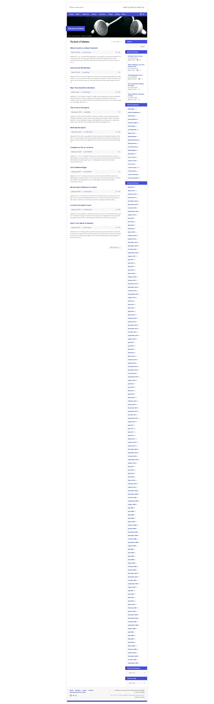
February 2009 (132, 525)
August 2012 (132, 380)
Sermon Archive (76, 36)
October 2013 (132, 332)
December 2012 (132, 366)
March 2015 (131, 273)
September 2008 (133, 542)
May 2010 (131, 473)
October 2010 (132, 456)
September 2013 (133, 335)
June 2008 (131, 552)
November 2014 (132, 287)
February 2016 (132, 235)
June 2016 (131, 221)
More (123, 14)
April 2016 (131, 228)
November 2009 (132, 494)
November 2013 (132, 328)
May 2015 (131, 266)
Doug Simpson (132, 119)
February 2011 (132, 442)
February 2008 (132, 566)
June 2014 (131, 304)
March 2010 (131, 480)
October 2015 (132, 249)
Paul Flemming (132, 147)
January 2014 (132, 321)
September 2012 (133, 377)
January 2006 (132, 652)
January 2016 (132, 239)
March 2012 (131, 397)
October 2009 (132, 497)
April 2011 (131, 435)
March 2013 (131, 356)
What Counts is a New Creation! (84, 48)
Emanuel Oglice (133, 122)
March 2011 (131, 439)
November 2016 (132, 204)
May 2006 (131, 639)
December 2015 (132, 242)
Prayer (110, 14)
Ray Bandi (131, 154)
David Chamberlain (133, 112)
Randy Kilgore (132, 150)
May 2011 (131, 432)
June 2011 (131, 428)
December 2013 (132, 325)
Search (142, 46)
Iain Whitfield (88, 152)
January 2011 (132, 446)
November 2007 (132, 577)
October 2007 (132, 580)
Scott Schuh (132, 157)
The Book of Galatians (86, 36)
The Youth (131, 164)
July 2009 (130, 508)
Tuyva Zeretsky (133, 174)
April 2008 (131, 559)
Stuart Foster (132, 160)
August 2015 (132, 256)
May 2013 (131, 349)
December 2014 (132, 284)
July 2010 (130, 466)
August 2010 (132, 463)
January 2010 (132, 487)
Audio (116, 52)
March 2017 (131, 190)
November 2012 (132, 370)
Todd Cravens (87, 52)
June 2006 (131, 635)
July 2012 (130, 384)
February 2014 (132, 318)
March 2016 (131, 232)
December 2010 (132, 449)
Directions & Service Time (77, 692)
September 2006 (133, 625)
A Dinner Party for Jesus (135, 56)
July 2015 (130, 259)
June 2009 (131, 511)
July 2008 (130, 549)
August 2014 (132, 297)
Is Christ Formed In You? (80, 205)
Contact (90, 690)
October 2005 (132, 659)
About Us (86, 14)
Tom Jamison (132, 171)
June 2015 (131, 263)
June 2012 (131, 387)
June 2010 (131, 470)
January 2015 (132, 280)
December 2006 (132, 615)
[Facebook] (141, 14)
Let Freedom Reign (78, 167)
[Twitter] (143, 14)
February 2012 (132, 401)
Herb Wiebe (131, 126)
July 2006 (130, 632)
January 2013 (132, 363)
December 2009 (132, 490)
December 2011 (132, 408)
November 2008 (132, 535)
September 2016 (133, 211)
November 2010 (132, 452)
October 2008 (132, 539)
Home (72, 14)
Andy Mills (87, 112)
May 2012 (131, 390)
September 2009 (133, 501)
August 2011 (132, 422)
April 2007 (131, 601)
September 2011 (133, 418)
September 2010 (133, 459)
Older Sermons (115, 247)
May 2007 (131, 597)
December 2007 (132, 573)
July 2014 (130, 301)
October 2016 (132, 208)
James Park (131, 133)
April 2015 (131, 270)
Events (94, 14)
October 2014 (132, 290)
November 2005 (132, 656)
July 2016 (130, 218)
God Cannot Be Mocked (80, 68)
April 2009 (131, 518)
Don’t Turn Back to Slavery (81, 223)
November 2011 (132, 411)
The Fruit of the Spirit (79, 107)
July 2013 (130, 342)
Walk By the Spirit (78, 127)
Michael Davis (132, 143)
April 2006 (131, 642)
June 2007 (131, 594)
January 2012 (132, 404)
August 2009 (132, 504)
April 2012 (131, 394)
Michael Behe (132, 136)
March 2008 (131, 563)
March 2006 (131, 646)
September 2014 (133, 294)
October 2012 (132, 373)
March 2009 (131, 521)
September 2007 (133, 584)
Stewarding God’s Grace (135, 75)
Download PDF (119, 52)
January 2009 (132, 528)
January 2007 (132, 611)
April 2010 (131, 477)
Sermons (102, 14)
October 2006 (132, 621)
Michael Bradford (133, 140)
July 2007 (130, 590)
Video (137, 60)
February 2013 (132, 359)
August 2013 (132, 339)
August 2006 (132, 628)
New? (78, 14)
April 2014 (131, 311)
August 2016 (132, 215)
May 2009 (131, 515)
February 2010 (132, 483)
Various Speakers (133, 178)
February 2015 (132, 277)
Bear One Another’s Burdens (82, 88)
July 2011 (130, 425)
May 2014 (131, 308)
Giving (117, 14)
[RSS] (76, 695)
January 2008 (132, 570)
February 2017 (132, 194)
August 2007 (132, 587)
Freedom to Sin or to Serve (81, 147)
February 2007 (132, 608)
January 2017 (132, 197)
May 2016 (131, 225)
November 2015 (132, 246)
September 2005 (133, 663)
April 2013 (131, 352)
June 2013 (131, 346)
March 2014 (131, 315)
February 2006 (132, 649)
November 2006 (132, 618)
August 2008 (132, 546)
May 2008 (131, 556)
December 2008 (132, 532)
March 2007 (131, 604)
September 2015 (133, 253)
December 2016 (132, 201)
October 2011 (132, 415)
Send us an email (139, 697)
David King (86, 72)
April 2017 (131, 187)
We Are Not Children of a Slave (83, 187)
